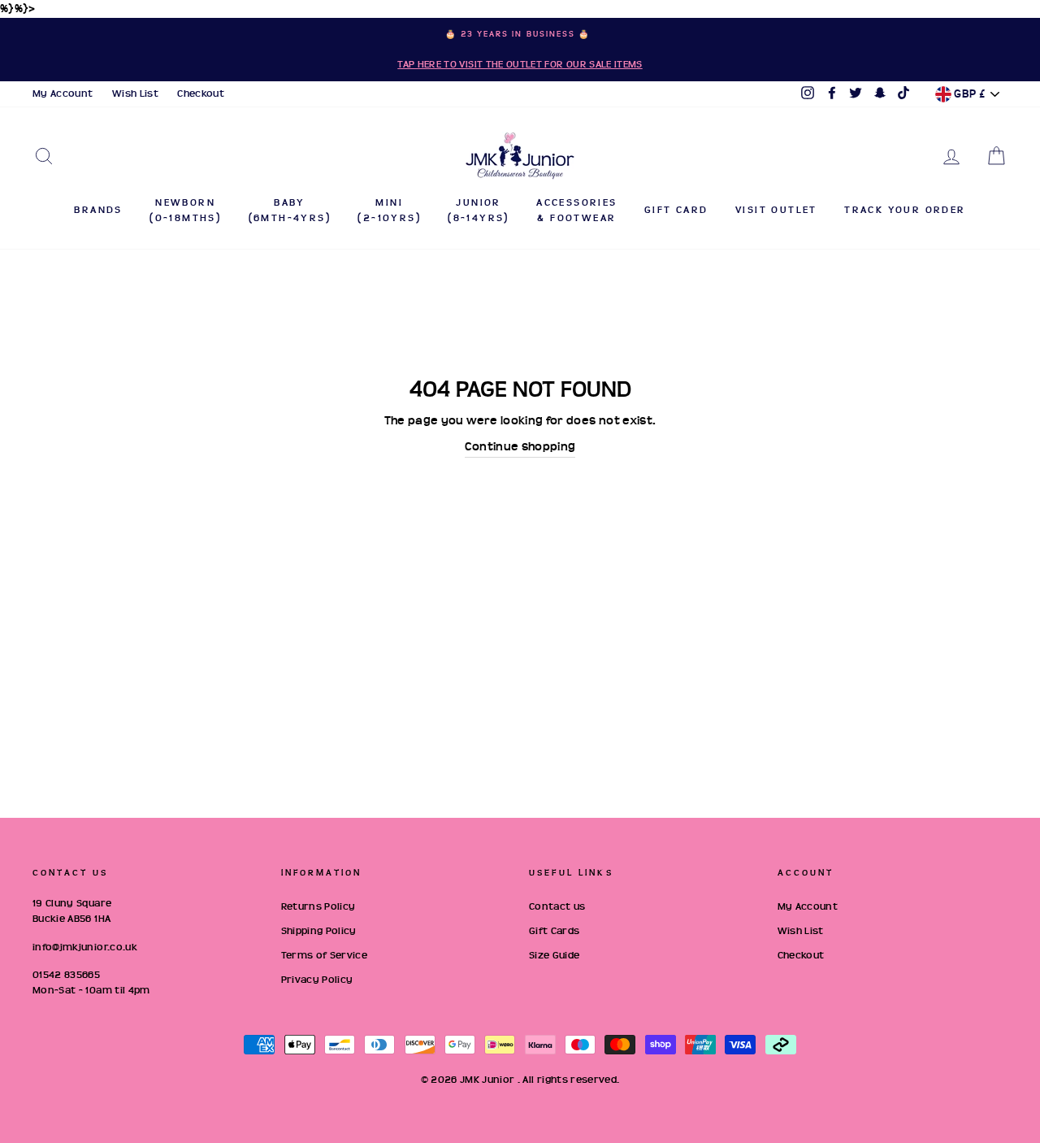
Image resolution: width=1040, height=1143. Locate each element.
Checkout (200, 93)
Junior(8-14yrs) (478, 210)
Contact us (557, 906)
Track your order (904, 209)
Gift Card (676, 209)
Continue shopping (520, 447)
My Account (62, 93)
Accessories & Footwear (576, 210)
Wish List (135, 93)
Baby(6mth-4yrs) (290, 210)
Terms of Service (324, 955)
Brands (98, 209)
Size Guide (554, 955)
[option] (520, 49)
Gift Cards (554, 930)
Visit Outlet (776, 209)
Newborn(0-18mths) (185, 210)
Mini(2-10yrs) (389, 210)
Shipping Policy (319, 930)
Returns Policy (318, 906)
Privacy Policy (317, 979)
